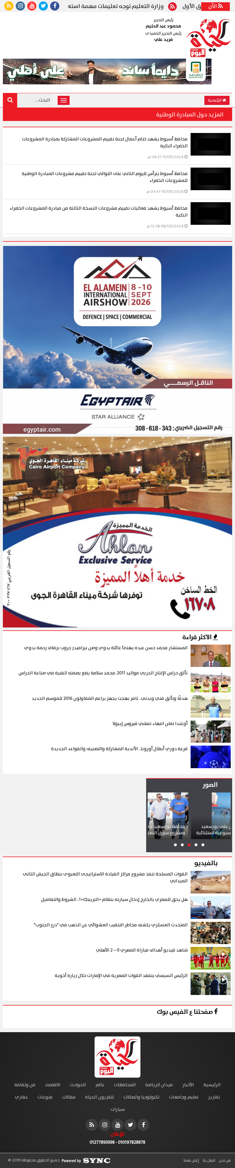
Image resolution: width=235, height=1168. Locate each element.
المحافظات (125, 1084)
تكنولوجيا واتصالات (142, 1097)
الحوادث (78, 1084)
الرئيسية (215, 100)
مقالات (69, 1097)
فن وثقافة (25, 1084)
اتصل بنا (208, 1160)
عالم (100, 1084)
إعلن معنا (191, 1160)
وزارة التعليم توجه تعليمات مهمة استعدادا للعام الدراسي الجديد (132, 6)
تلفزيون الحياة (99, 1097)
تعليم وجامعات (184, 1097)
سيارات (118, 1109)
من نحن (224, 1160)
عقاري (21, 1097)
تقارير (214, 1097)
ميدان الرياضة (159, 1084)
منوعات (45, 1097)
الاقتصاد (52, 1084)
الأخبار (188, 1084)
